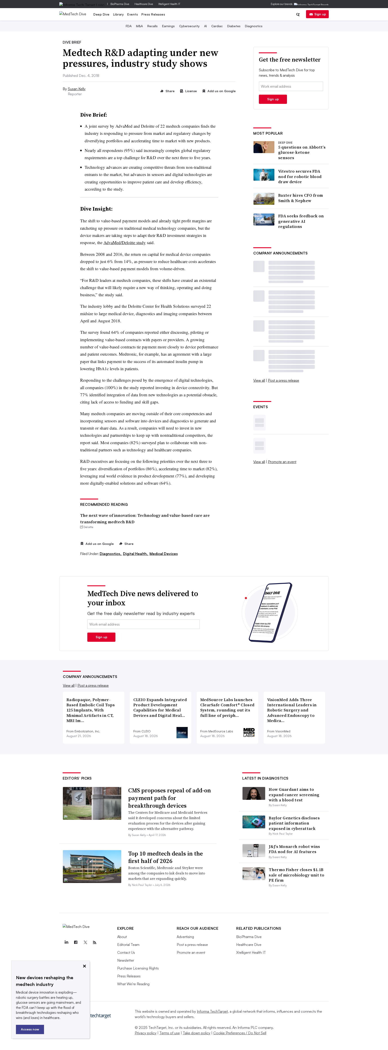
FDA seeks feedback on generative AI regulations (301, 221)
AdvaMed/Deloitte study (125, 242)
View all (259, 380)
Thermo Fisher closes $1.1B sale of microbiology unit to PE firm (296, 875)
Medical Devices (164, 553)
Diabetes (233, 26)
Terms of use (169, 1033)
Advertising (185, 936)
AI (205, 26)
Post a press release (283, 380)
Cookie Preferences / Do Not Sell (239, 1033)
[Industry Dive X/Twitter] (85, 942)
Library (118, 14)
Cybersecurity (189, 26)
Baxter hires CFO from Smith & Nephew (300, 198)
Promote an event (282, 461)
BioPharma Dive (119, 4)
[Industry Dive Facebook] (75, 942)
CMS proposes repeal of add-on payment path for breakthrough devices (169, 798)
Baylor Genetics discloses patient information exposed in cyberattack (294, 823)
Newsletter (125, 960)
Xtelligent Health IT (169, 4)
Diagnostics (253, 26)
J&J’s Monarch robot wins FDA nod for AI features (294, 849)
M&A (139, 26)
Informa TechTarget (212, 1011)
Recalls (152, 26)
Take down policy (196, 1033)
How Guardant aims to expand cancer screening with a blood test (294, 795)
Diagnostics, (111, 553)
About (122, 936)
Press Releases (153, 14)
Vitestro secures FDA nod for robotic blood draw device (300, 176)
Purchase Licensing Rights (138, 968)
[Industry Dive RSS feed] (94, 942)
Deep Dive (101, 14)
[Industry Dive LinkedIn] (66, 942)
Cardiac (217, 26)
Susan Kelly (77, 89)
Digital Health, (136, 553)
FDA (129, 26)
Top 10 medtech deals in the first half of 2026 (165, 857)
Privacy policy (146, 1033)
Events (132, 14)
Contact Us (126, 952)
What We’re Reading (133, 984)
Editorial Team (128, 944)
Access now (30, 1029)
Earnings (168, 26)
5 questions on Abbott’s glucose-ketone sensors (302, 152)
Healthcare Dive (143, 4)
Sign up (320, 14)
